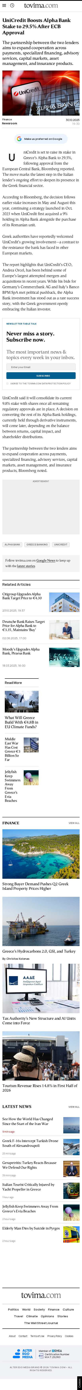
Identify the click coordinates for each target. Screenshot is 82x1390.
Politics (13, 1309)
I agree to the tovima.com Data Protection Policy (40, 383)
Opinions (47, 1316)
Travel (18, 1316)
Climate (32, 1316)
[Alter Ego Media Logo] (23, 1358)
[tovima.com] (41, 5)
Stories (62, 1316)
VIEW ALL (74, 823)
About (12, 1336)
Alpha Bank (12, 544)
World (26, 1309)
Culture (68, 1309)
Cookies (69, 1336)
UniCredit (60, 544)
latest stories (26, 566)
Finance (7, 119)
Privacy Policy (54, 1336)
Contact (23, 1336)
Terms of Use (37, 1336)
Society (39, 1309)
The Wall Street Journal (41, 1323)
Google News (45, 560)
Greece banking (37, 544)
